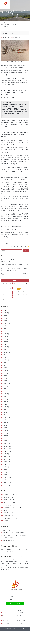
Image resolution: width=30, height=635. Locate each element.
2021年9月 (5, 454)
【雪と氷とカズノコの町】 (9, 518)
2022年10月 (6, 420)
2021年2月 (5, 472)
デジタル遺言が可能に (8, 538)
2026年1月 (5, 321)
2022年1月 (5, 443)
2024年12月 (6, 352)
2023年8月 (5, 394)
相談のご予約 (20, 618)
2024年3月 (5, 375)
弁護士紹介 (5, 615)
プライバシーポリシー (22, 620)
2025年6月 (5, 336)
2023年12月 (6, 383)
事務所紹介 (5, 612)
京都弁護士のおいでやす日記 (8, 24)
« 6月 (2, 302)
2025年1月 (5, 349)
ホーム (3, 22)
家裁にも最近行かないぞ (9, 540)
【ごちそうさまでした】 (9, 494)
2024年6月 (5, 368)
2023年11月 (6, 386)
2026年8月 (5, 310)
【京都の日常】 (6, 497)
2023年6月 (5, 399)
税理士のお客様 (6, 623)
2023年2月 (5, 409)
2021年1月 (5, 475)
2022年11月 (6, 417)
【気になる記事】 (7, 505)
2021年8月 (5, 456)
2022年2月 (5, 441)
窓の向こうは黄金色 (7, 244)
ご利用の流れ (20, 612)
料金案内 (19, 610)
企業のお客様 (5, 620)
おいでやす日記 (20, 615)
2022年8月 (5, 425)
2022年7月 (5, 428)
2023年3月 (5, 407)
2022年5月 (5, 433)
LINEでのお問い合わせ (15, 603)
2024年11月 (6, 354)
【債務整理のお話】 (8, 500)
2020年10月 (6, 482)
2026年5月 (5, 315)
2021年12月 (6, 446)
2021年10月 (6, 451)
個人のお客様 (5, 618)
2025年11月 (6, 326)
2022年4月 (5, 435)
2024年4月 (5, 373)
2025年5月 (5, 339)
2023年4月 (5, 404)
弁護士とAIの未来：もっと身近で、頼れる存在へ (14, 535)
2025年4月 (5, 341)
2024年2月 (5, 378)
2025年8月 (5, 331)
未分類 (4, 520)
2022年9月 (5, 422)
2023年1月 (5, 412)
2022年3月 (5, 438)
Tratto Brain (23, 628)
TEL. (15, 599)
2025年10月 (6, 328)
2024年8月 (5, 362)
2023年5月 (5, 401)
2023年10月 (6, 388)
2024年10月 (6, 357)
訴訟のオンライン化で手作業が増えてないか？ (14, 532)
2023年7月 (5, 396)
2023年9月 (5, 391)
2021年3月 (5, 469)
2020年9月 (5, 485)
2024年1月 (5, 381)
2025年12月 (6, 323)
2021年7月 (5, 459)
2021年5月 (5, 464)
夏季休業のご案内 (7, 530)
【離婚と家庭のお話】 (8, 515)
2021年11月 (6, 448)
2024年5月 (5, 370)
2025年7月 (5, 334)
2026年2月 (5, 318)
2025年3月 (5, 344)
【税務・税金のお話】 (18, 37)
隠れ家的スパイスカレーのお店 (19, 246)
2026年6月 (5, 313)
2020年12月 (6, 477)
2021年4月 (5, 467)
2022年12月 (6, 414)
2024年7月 (5, 365)
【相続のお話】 (6, 510)
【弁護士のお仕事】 (8, 502)
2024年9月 (5, 360)
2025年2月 (5, 347)
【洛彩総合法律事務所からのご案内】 (12, 507)
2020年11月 (6, 480)
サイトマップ (20, 623)
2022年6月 (5, 430)
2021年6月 (5, 462)
